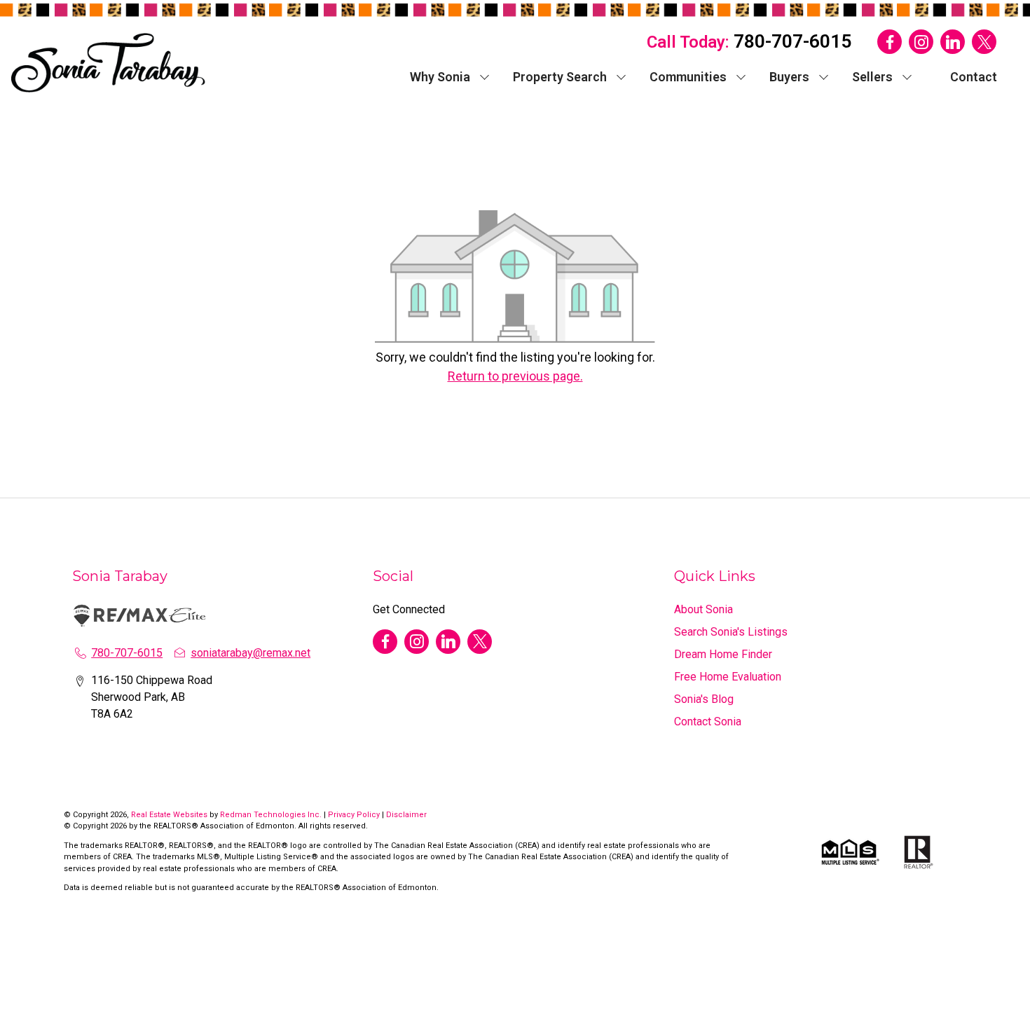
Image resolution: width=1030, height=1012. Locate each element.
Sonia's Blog (704, 699)
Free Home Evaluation (727, 676)
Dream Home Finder (723, 654)
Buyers (789, 76)
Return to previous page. (515, 376)
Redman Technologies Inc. (272, 814)
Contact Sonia (707, 721)
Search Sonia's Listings (731, 631)
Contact (973, 76)
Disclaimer (406, 814)
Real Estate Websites (170, 814)
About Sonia (703, 609)
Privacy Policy (354, 814)
